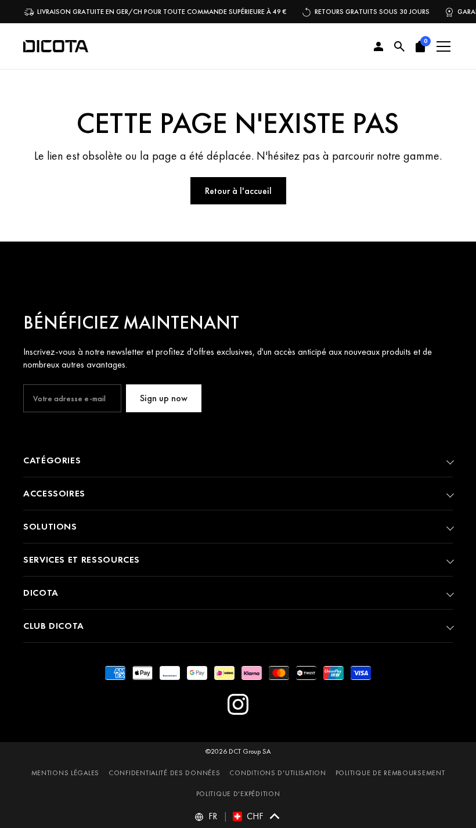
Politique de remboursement (390, 772)
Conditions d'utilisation (277, 772)
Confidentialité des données (164, 772)
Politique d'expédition (238, 793)
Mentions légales (65, 772)
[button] (420, 46)
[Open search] (399, 46)
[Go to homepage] (55, 46)
